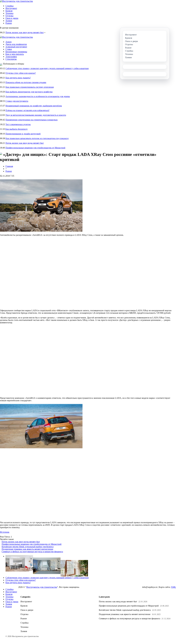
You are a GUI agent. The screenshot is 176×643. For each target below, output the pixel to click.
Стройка (9, 6)
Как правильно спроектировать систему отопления (30, 87)
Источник (4, 532)
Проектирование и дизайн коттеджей (23, 134)
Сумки (9, 49)
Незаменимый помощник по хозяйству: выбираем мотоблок (34, 106)
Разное (9, 23)
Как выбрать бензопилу (16, 129)
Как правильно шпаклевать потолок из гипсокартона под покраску (37, 138)
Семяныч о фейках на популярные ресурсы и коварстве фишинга (32, 551)
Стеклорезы (11, 59)
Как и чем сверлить (15, 54)
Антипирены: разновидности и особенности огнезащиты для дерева (38, 96)
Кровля (9, 11)
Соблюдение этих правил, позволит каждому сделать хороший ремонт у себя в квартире (47, 68)
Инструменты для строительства (41, 587)
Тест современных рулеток (18, 124)
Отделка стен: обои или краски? (21, 73)
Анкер (9, 42)
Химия (9, 20)
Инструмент (11, 8)
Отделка (9, 16)
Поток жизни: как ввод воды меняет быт (25, 32)
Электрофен (11, 56)
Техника (9, 13)
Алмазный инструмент (16, 47)
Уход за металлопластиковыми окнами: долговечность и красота (36, 115)
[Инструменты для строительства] (16, 1)
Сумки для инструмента (17, 101)
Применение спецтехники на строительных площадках (32, 120)
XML (173, 587)
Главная (9, 166)
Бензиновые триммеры (16, 51)
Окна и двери (12, 18)
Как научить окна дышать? (18, 78)
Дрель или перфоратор (16, 44)
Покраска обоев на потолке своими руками (26, 82)
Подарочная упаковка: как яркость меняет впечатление (27, 549)
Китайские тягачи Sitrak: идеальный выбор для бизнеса (27, 546)
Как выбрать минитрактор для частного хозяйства (29, 92)
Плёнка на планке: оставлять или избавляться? (27, 110)
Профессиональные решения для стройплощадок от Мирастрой (35, 148)
